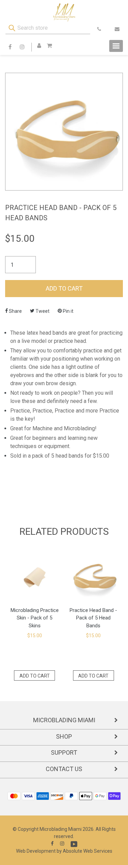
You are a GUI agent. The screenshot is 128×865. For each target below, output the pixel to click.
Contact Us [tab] (64, 768)
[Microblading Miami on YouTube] (74, 844)
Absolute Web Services (87, 851)
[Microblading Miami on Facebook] (52, 843)
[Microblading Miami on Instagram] (62, 843)
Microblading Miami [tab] (64, 720)
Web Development (36, 851)
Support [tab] (64, 752)
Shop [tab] (64, 736)
